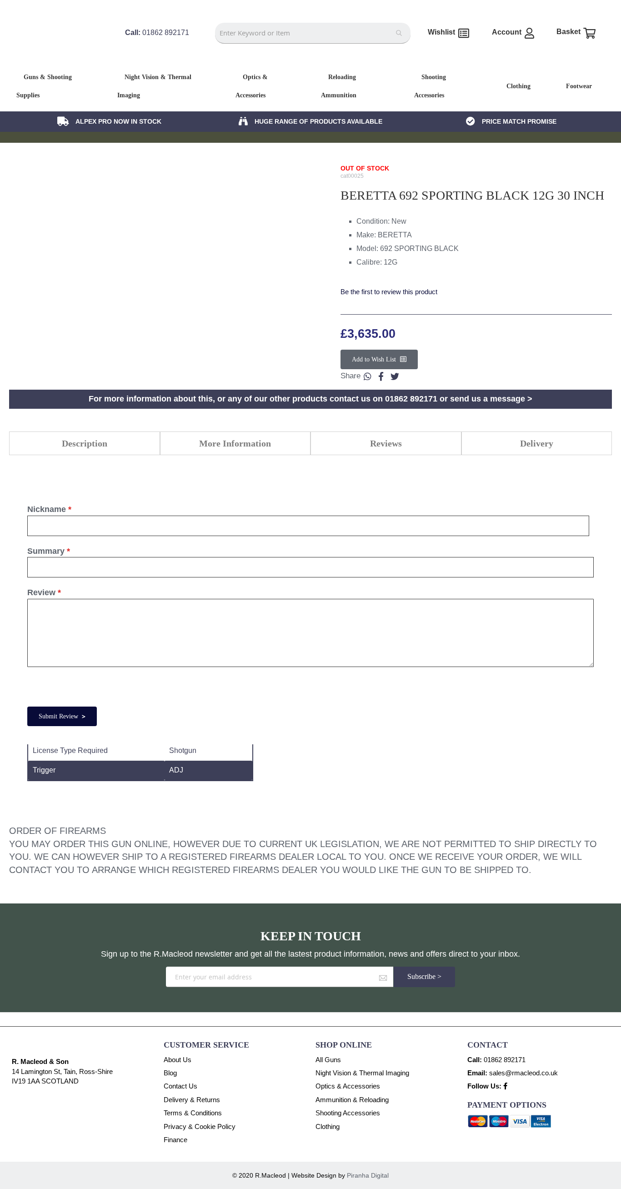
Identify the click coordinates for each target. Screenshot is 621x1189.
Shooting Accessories (348, 1113)
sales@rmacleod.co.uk (523, 1073)
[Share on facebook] (381, 376)
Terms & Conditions (193, 1113)
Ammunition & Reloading (352, 1100)
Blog (170, 1073)
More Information (235, 443)
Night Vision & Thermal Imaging (362, 1073)
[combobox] (313, 33)
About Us (177, 1060)
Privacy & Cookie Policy (199, 1126)
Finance (175, 1140)
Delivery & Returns (192, 1100)
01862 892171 (505, 1060)
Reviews (386, 443)
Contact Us (180, 1086)
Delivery (536, 443)
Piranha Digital (368, 1175)
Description (84, 443)
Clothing (328, 1126)
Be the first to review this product (389, 292)
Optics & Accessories (348, 1086)
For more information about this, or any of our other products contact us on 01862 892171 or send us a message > (310, 398)
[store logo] (62, 49)
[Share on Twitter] (394, 376)
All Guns (328, 1060)
